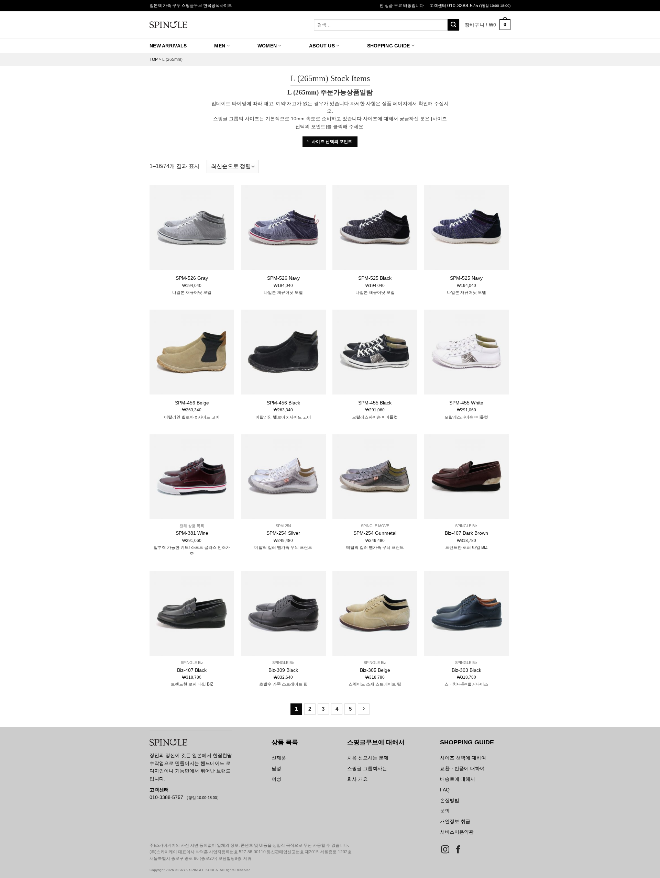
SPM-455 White (466, 402)
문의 (445, 810)
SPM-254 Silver (283, 533)
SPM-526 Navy (283, 278)
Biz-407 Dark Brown (466, 533)
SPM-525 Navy (466, 278)
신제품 (279, 757)
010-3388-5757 (464, 5)
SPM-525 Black (375, 278)
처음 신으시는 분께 (367, 757)
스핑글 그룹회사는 (367, 768)
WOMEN (267, 45)
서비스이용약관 (457, 832)
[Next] (364, 709)
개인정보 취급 (455, 821)
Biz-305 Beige (375, 670)
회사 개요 (357, 779)
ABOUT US (322, 45)
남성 (276, 768)
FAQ (445, 789)
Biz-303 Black (466, 670)
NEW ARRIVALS (168, 45)
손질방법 (449, 800)
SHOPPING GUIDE (388, 45)
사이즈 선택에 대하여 (463, 757)
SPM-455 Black (375, 402)
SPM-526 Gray (192, 278)
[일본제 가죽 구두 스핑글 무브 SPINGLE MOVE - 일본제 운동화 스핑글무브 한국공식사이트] (195, 24)
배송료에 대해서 (457, 779)
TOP (154, 59)
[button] (487, 24)
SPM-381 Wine (192, 533)
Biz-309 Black (283, 670)
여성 (276, 779)
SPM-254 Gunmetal (374, 533)
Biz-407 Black (192, 670)
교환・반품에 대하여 (462, 768)
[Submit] (453, 25)
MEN (219, 45)
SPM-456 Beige (192, 402)
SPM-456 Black (283, 402)
